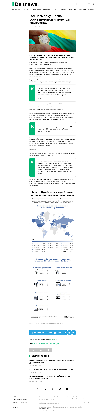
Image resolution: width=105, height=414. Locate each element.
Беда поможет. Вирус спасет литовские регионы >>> (46, 110)
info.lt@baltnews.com (44, 408)
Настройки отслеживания (18, 405)
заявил (60, 171)
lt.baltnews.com (51, 402)
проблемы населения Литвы (61, 345)
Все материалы (81, 4)
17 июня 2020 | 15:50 (35, 366)
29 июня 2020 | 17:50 (35, 381)
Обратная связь (16, 407)
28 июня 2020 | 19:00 (35, 372)
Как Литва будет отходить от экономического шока (51, 369)
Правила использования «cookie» (20, 402)
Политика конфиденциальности (20, 399)
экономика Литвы (54, 343)
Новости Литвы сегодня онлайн (40, 343)
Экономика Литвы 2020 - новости (38, 345)
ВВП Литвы (51, 345)
